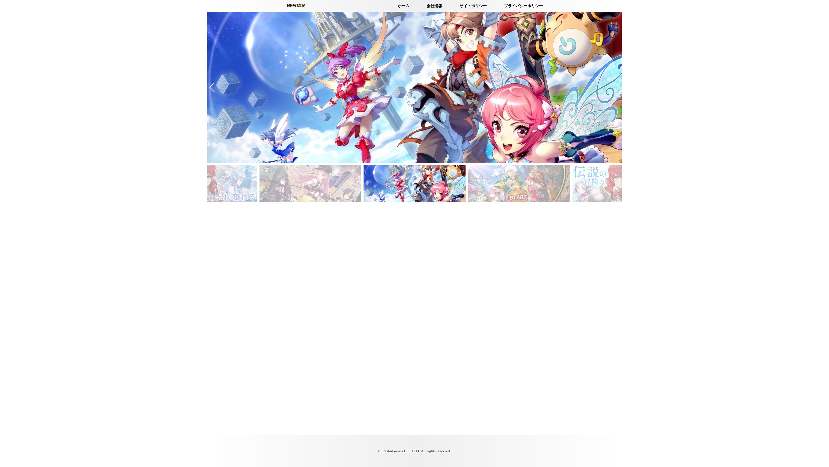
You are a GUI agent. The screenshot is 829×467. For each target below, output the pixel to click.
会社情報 (434, 6)
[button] (212, 87)
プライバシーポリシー (523, 6)
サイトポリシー (473, 6)
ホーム (404, 6)
